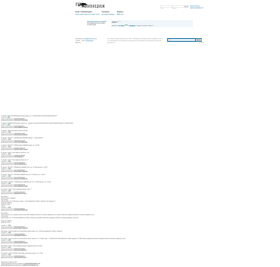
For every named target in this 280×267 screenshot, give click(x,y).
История (92, 14)
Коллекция (105, 14)
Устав (97, 14)
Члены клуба (79, 14)
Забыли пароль (195, 6)
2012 (122, 14)
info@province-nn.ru (91, 38)
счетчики (201, 42)
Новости (86, 14)
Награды (111, 14)
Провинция (89, 40)
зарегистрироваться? (196, 8)
